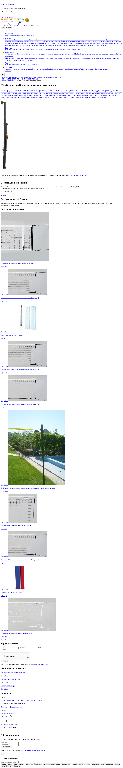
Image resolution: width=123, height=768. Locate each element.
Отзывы (25, 35)
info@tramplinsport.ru (7, 17)
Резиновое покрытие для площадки (36, 45)
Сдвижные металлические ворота (92, 58)
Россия (4, 764)
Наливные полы (10, 45)
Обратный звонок (7, 27)
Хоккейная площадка (101, 69)
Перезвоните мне (7, 746)
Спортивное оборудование (25, 54)
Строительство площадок (53, 49)
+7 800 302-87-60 (21, 79)
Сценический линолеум (81, 43)
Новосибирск (95, 764)
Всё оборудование (11, 54)
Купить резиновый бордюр (64, 43)
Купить (3, 195)
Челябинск (82, 764)
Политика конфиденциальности (11, 707)
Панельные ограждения (37, 58)
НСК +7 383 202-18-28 (34, 79)
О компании (9, 34)
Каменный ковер (81, 45)
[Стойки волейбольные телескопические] (4, 172)
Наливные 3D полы (97, 41)
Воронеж (117, 764)
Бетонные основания (69, 45)
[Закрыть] (1, 731)
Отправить (5, 661)
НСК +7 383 (31, 26)
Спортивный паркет (55, 45)
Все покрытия (9, 40)
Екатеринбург (29, 764)
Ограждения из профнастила (70, 58)
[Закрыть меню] (3, 74)
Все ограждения (10, 58)
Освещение (112, 54)
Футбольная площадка (39, 69)
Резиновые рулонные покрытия (46, 40)
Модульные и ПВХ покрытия (40, 41)
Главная (3, 81)
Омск (102, 764)
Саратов (17, 766)
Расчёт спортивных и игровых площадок (18, 69)
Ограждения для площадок (71, 49)
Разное (118, 54)
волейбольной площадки (79, 175)
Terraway (105, 45)
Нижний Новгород (48, 764)
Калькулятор (9, 67)
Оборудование (9, 52)
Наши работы (17, 35)
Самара (75, 764)
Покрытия (8, 38)
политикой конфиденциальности (36, 750)
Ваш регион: (7, 4)
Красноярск (109, 764)
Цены (6, 63)
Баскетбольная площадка (72, 69)
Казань (58, 764)
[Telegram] (6, 13)
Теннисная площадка (87, 69)
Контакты (8, 71)
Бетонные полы (50, 43)
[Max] (10, 13)
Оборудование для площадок (35, 49)
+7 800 (17, 26)
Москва (10, 764)
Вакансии (31, 35)
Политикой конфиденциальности (39, 664)
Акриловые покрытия (95, 45)
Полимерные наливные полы (59, 41)
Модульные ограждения (53, 58)
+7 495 (6, 26)
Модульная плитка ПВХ (114, 43)
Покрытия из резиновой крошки (25, 40)
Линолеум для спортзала (98, 43)
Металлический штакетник (24, 60)
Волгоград (10, 766)
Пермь (3, 766)
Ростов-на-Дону (66, 764)
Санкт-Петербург (19, 764)
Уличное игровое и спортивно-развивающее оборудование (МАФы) (57, 54)
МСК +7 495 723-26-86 (8, 79)
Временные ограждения (111, 58)
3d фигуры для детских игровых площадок (94, 54)
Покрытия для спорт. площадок (15, 49)
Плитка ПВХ (20, 45)
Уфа (88, 764)
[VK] (2, 13)
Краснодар (38, 764)
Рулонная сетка (10, 60)
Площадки (8, 48)
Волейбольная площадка (55, 69)
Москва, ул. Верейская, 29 (9, 724)
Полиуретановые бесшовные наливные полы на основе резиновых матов (81, 40)
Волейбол (10, 81)
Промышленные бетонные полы (80, 41)
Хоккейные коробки (22, 58)
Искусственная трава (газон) (20, 41)
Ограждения (9, 57)
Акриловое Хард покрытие (35, 43)
